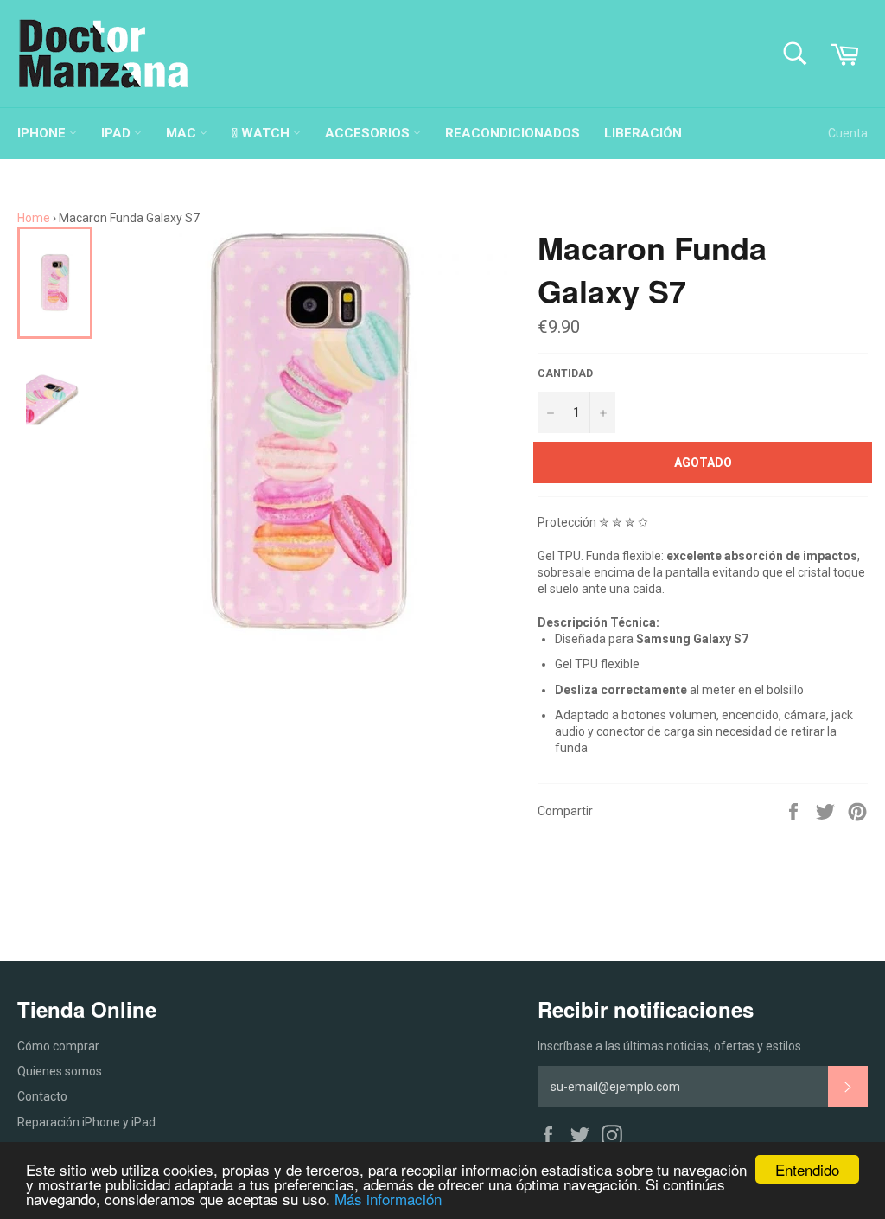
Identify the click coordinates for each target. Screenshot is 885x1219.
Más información (388, 1198)
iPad (117, 133)
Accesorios (369, 133)
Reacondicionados (512, 133)
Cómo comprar (58, 1046)
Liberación (643, 133)
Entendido (807, 1169)
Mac (183, 133)
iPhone (43, 133)
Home (33, 218)
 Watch (262, 133)
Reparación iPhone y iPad (86, 1122)
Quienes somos (59, 1071)
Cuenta (848, 133)
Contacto (42, 1096)
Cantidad (565, 373)
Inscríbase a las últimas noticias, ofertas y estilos (669, 1046)
